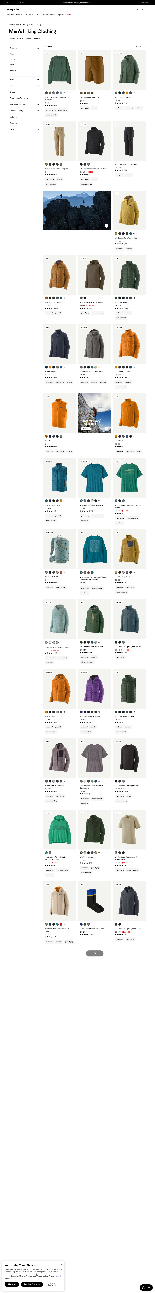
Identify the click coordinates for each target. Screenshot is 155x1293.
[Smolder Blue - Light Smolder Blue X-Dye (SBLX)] (88, 500)
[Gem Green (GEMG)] (92, 367)
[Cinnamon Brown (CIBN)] (46, 298)
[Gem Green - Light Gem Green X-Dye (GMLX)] (116, 500)
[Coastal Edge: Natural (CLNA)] (50, 642)
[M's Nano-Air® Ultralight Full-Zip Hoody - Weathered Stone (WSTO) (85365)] (59, 901)
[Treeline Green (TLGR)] (116, 298)
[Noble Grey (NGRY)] (81, 367)
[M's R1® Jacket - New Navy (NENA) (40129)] (59, 344)
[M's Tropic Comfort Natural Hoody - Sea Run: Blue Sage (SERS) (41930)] (59, 619)
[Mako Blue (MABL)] (57, 924)
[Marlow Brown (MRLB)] (81, 298)
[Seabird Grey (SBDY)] (88, 164)
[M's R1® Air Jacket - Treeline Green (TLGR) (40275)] (94, 830)
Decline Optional (32, 1284)
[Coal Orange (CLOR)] (61, 572)
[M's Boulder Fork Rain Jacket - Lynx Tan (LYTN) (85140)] (129, 210)
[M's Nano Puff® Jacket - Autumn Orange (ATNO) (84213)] (129, 344)
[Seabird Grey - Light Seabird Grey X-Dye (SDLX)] (53, 92)
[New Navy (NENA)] (123, 298)
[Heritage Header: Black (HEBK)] (123, 852)
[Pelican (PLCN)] (123, 572)
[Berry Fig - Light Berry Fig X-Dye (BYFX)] (88, 781)
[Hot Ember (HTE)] (61, 924)
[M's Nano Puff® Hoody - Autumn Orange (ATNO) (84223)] (59, 689)
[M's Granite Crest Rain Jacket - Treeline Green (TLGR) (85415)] (94, 619)
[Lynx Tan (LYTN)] (116, 233)
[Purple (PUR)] (81, 712)
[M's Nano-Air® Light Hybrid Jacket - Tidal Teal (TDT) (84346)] (129, 619)
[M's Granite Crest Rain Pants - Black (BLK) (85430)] (129, 141)
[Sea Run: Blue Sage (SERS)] (46, 642)
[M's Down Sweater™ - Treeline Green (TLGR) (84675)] (129, 275)
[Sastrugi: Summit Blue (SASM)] (130, 92)
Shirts (28, 38)
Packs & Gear (49, 14)
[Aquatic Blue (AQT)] (61, 367)
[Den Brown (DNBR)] (95, 712)
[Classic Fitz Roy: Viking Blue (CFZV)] (81, 924)
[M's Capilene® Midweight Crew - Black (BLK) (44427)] (129, 758)
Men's (19, 14)
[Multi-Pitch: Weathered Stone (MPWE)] (116, 852)
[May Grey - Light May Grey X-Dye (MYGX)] (81, 781)
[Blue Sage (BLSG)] (57, 367)
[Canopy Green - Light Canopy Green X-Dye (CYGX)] (46, 92)
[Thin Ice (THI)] (57, 642)
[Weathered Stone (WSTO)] (57, 572)
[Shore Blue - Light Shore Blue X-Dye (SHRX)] (123, 500)
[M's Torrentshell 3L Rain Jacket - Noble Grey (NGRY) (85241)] (94, 344)
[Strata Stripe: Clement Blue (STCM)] (119, 852)
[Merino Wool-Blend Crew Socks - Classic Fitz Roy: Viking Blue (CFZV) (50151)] (94, 901)
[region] (33, 1276)
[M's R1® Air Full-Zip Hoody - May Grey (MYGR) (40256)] (59, 758)
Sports (61, 14)
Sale (69, 14)
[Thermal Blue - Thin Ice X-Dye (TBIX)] (61, 92)
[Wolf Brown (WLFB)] (81, 93)
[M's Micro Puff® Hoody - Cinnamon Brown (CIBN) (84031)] (59, 275)
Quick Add (60, 85)
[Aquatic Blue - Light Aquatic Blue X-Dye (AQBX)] (57, 92)
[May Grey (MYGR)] (123, 436)
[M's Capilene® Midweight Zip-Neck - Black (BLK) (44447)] (94, 141)
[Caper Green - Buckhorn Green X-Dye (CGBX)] (50, 92)
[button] (25, 48)
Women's (29, 14)
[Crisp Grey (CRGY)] (53, 642)
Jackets (36, 38)
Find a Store (145, 3)
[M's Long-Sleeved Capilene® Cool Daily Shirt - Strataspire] (94, 572)
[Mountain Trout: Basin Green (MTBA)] (85, 924)
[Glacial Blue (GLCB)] (123, 92)
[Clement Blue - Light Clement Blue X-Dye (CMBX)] (95, 781)
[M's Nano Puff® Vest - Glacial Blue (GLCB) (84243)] (59, 478)
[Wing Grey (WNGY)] (61, 164)
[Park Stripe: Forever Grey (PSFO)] (88, 924)
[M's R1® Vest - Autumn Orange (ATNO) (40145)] (59, 413)
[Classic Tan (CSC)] (88, 93)
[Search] (133, 9)
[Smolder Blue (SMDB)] (85, 164)
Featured (9, 14)
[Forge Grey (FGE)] (85, 93)
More (22, 3)
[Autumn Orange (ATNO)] (127, 92)
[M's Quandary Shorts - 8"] (94, 93)
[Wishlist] (138, 9)
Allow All (12, 1284)
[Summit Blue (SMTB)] (130, 298)
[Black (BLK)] (53, 164)
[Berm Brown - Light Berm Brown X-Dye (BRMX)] (88, 572)
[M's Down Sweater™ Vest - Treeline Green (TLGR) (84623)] (129, 689)
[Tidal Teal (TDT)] (116, 642)
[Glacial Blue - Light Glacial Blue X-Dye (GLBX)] (81, 500)
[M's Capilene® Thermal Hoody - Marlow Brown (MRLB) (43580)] (94, 275)
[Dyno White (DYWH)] (92, 500)
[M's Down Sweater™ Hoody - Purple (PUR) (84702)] (94, 689)
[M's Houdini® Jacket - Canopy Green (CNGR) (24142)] (129, 70)
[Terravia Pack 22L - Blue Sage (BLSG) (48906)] (59, 549)
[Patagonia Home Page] (12, 9)
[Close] (61, 1264)
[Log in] (142, 9)
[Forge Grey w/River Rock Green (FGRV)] (127, 233)
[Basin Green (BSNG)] (92, 93)
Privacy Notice (54, 1276)
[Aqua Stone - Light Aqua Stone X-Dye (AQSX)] (92, 781)
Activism (8, 3)
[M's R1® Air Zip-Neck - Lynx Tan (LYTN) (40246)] (129, 549)
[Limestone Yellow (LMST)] (95, 367)
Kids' (38, 14)
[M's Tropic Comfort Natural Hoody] (60, 642)
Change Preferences (53, 1284)
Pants (12, 38)
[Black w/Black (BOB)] (119, 92)
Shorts (20, 38)
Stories (15, 3)
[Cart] (147, 9)
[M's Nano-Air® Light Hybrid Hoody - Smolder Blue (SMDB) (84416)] (129, 901)
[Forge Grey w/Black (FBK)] (88, 642)
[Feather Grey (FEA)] (85, 500)
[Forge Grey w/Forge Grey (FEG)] (127, 298)
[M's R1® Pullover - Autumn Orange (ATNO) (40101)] (129, 413)
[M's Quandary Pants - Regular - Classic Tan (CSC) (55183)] (59, 141)
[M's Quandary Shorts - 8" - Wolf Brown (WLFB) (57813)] (94, 70)
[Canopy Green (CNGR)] (116, 92)
